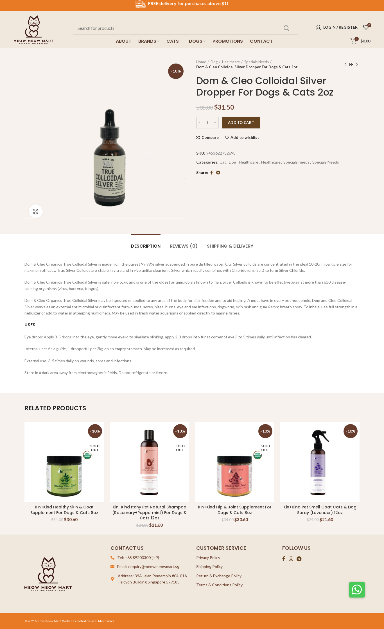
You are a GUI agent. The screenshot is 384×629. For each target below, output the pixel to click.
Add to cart (241, 122)
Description (146, 246)
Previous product (345, 64)
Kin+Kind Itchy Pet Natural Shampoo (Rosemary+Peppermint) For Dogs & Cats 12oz (149, 512)
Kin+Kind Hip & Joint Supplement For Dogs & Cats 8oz (235, 509)
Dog (214, 62)
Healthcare (231, 62)
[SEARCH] (286, 28)
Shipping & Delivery (230, 246)
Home (201, 62)
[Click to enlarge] (36, 211)
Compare (210, 137)
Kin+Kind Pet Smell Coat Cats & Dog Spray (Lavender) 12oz (319, 509)
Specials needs (296, 162)
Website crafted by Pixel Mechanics (88, 621)
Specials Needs (256, 62)
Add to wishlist (245, 137)
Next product (357, 64)
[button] (357, 590)
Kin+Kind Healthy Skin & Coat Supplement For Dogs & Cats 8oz (64, 509)
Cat (223, 162)
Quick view (355, 444)
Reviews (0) (184, 246)
